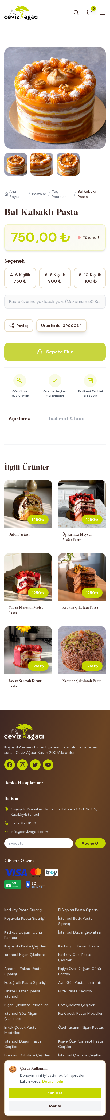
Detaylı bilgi (53, 1081)
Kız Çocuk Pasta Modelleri (80, 1013)
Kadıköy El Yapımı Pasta (78, 946)
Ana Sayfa (14, 194)
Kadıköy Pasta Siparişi (23, 909)
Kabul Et (55, 1093)
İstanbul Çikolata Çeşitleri (80, 1055)
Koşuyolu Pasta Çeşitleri (25, 946)
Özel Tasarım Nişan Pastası (81, 1027)
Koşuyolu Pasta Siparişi (24, 918)
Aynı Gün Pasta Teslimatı (79, 982)
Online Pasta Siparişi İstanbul (22, 994)
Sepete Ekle (60, 352)
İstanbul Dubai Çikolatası (79, 932)
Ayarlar (55, 1105)
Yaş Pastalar (59, 194)
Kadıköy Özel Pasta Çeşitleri (74, 957)
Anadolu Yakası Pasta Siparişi (23, 971)
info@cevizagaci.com (29, 831)
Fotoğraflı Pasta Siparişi (25, 982)
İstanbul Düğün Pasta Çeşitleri (22, 1044)
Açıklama (20, 418)
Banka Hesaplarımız (23, 782)
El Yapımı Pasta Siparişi (78, 909)
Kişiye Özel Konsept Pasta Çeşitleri (80, 1044)
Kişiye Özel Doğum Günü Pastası (79, 971)
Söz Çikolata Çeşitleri (76, 1004)
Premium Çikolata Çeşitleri (27, 1055)
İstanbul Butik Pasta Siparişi (75, 921)
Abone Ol (90, 843)
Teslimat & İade (66, 418)
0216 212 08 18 (23, 823)
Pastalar (39, 194)
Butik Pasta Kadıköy (75, 991)
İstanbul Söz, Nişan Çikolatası (20, 1016)
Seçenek (14, 261)
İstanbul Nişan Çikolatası (25, 954)
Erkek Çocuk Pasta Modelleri (20, 1030)
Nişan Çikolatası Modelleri (26, 1004)
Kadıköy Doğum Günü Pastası (23, 935)
